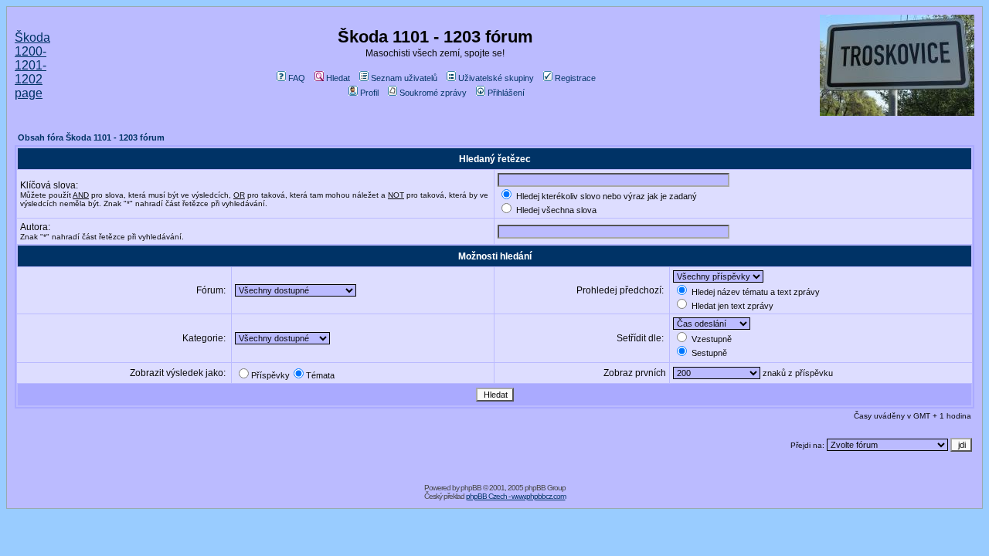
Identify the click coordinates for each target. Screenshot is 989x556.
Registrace (575, 78)
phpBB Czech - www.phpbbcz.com (516, 496)
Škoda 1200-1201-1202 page (32, 65)
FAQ (296, 78)
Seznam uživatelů (404, 78)
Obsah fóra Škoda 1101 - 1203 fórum (91, 137)
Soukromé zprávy (433, 92)
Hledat (338, 78)
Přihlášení (506, 92)
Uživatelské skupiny (496, 78)
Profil (369, 92)
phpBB (471, 487)
